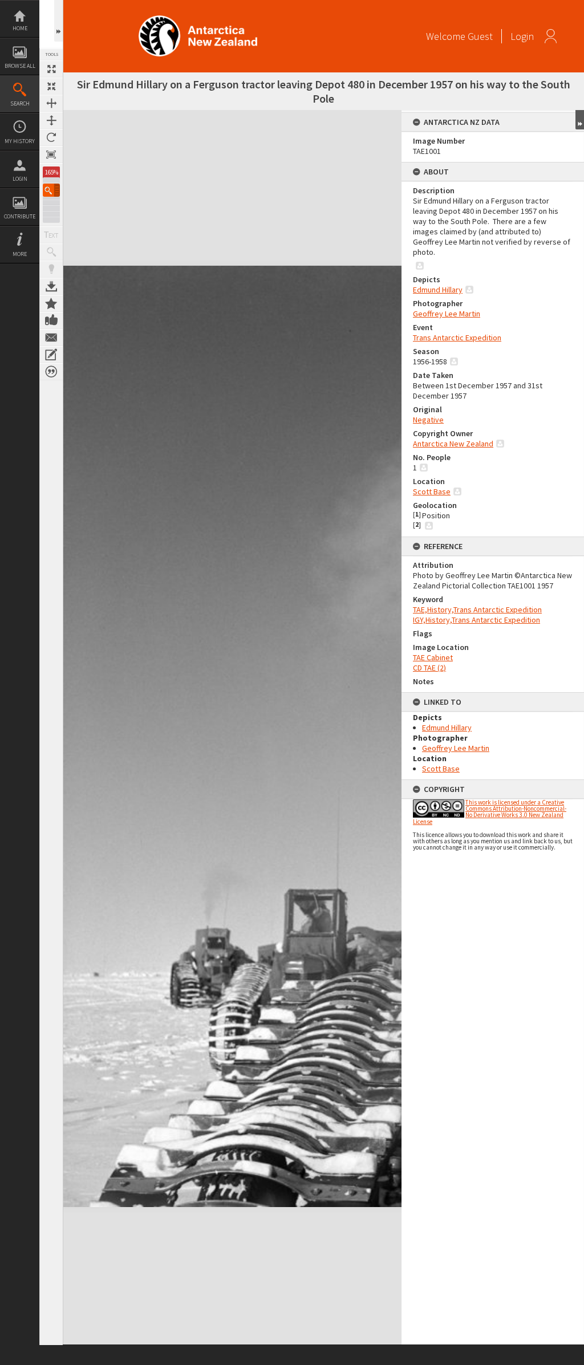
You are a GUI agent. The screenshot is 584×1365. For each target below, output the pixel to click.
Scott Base (432, 491)
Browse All (20, 66)
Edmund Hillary (438, 290)
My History (20, 141)
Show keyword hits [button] (51, 252)
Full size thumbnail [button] (51, 69)
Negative (428, 420)
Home (20, 28)
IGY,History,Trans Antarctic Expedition (476, 620)
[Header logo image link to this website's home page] (198, 19)
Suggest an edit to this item (51, 354)
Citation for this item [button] (51, 371)
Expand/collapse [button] (579, 119)
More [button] (20, 254)
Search (20, 103)
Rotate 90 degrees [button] (51, 137)
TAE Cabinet (433, 657)
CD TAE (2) (429, 668)
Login (20, 178)
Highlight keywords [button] (51, 269)
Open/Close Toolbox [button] (58, 21)
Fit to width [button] (51, 103)
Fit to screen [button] (51, 86)
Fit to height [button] (51, 120)
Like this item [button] (51, 320)
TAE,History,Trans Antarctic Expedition (477, 609)
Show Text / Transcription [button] (51, 234)
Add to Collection (51, 303)
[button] (51, 190)
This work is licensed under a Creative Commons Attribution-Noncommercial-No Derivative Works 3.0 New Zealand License (489, 812)
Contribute (19, 216)
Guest (480, 36)
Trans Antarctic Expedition (457, 337)
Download (51, 286)
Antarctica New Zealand (453, 443)
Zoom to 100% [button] (51, 154)
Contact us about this (51, 337)
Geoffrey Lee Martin (446, 313)
